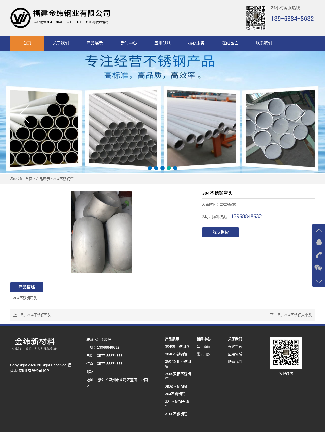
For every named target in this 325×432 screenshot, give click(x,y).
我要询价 (221, 232)
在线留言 (230, 43)
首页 (27, 43)
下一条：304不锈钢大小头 (291, 315)
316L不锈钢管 (176, 414)
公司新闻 (204, 346)
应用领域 (162, 43)
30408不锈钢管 (177, 346)
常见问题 (204, 354)
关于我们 (61, 43)
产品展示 (95, 43)
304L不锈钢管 (176, 354)
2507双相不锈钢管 (178, 364)
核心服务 (196, 43)
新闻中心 (129, 43)
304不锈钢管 (63, 179)
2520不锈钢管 (176, 387)
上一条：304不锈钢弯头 (32, 315)
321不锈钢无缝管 (177, 404)
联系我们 (264, 43)
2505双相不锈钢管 (178, 376)
